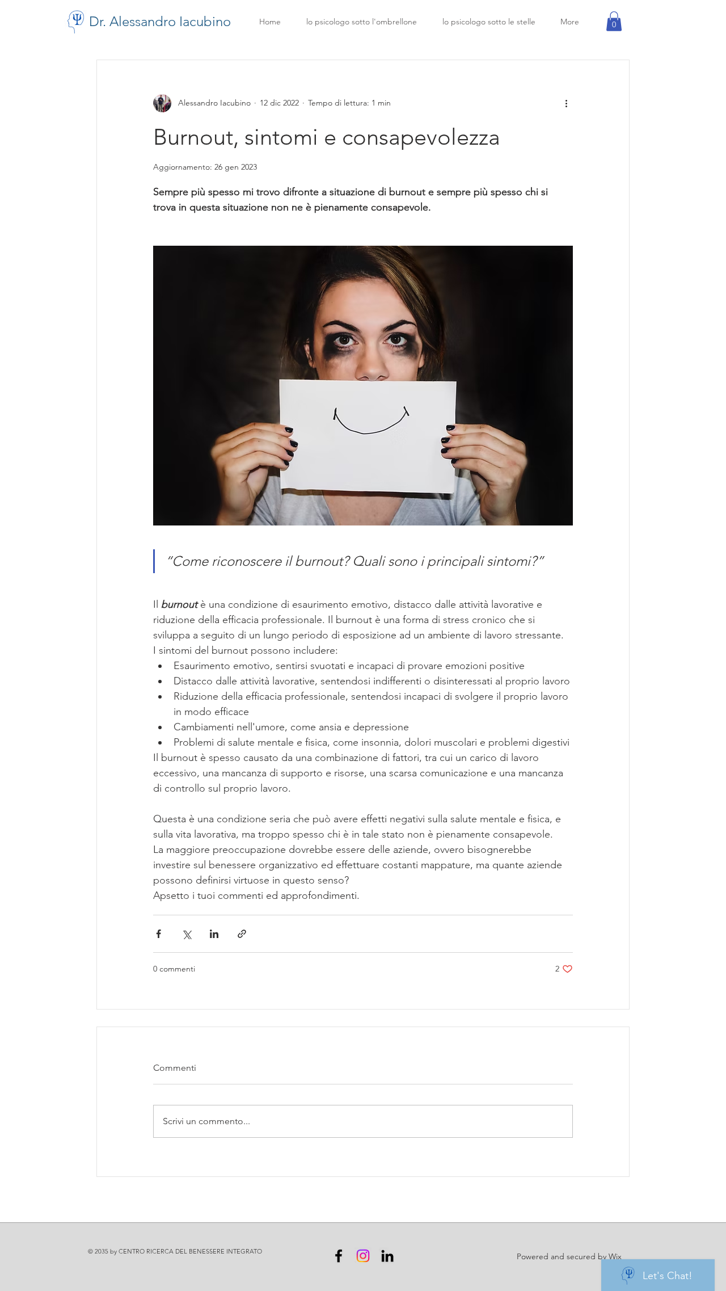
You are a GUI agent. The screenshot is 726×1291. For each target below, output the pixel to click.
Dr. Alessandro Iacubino (160, 21)
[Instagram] (363, 1255)
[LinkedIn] (387, 1255)
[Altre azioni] (566, 103)
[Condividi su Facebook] (158, 933)
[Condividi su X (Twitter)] (186, 933)
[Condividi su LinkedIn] (214, 933)
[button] (614, 21)
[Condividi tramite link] (242, 933)
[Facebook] (338, 1255)
